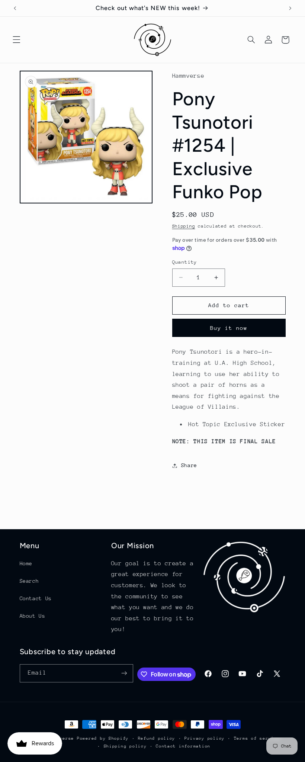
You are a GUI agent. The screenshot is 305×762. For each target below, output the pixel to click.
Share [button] (189, 465)
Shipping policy (125, 746)
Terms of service (257, 738)
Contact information (183, 746)
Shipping (183, 226)
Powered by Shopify (103, 738)
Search (29, 581)
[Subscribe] (124, 673)
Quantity (184, 262)
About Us (32, 616)
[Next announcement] (290, 8)
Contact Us (36, 598)
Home (26, 563)
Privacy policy (204, 738)
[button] (16, 39)
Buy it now (229, 328)
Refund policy (157, 738)
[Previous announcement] (15, 8)
